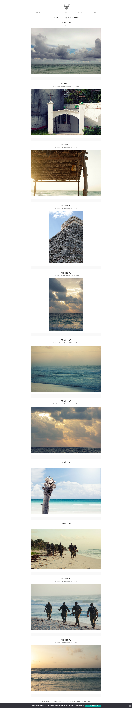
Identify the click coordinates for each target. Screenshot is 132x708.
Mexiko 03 (66, 579)
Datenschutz (63, 701)
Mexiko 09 (66, 206)
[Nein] (130, 706)
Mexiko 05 (66, 462)
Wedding (39, 12)
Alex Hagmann (65, 25)
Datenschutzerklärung (94, 705)
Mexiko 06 (66, 401)
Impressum (56, 701)
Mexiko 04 (66, 523)
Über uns (80, 12)
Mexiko (77, 25)
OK (86, 705)
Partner (93, 12)
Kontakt (66, 12)
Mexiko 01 (66, 22)
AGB (68, 701)
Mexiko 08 (66, 273)
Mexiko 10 (66, 145)
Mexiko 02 (66, 640)
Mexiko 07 (66, 340)
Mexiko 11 (66, 83)
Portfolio (53, 12)
